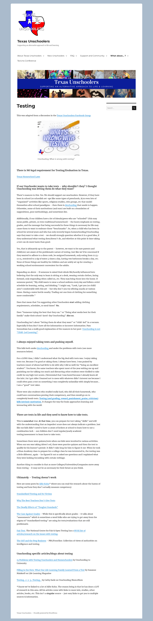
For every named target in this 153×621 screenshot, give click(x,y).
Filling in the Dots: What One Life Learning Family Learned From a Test (51, 570)
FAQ (72, 56)
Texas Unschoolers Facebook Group (74, 115)
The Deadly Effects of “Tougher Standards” (37, 507)
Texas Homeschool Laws (28, 176)
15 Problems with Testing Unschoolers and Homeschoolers (44, 560)
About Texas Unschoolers (29, 56)
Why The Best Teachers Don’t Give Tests (36, 500)
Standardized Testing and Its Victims (34, 494)
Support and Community (92, 56)
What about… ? (118, 56)
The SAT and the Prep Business (31, 540)
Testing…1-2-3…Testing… (29, 580)
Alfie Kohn (44, 484)
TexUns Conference (26, 61)
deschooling (71, 205)
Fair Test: (21, 530)
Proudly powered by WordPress (45, 613)
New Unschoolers (55, 56)
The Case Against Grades (28, 514)
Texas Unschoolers (33, 41)
